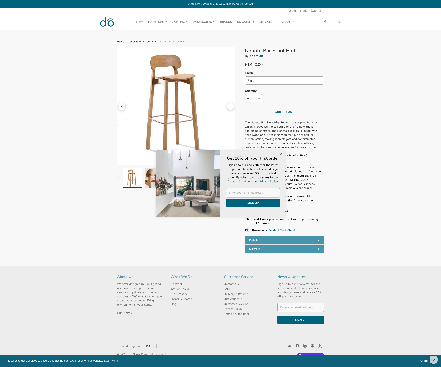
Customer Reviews (236, 304)
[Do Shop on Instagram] (305, 346)
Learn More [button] (111, 360)
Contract (176, 284)
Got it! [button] (424, 360)
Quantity (251, 91)
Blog (173, 304)
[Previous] (122, 106)
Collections (134, 41)
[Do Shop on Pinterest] (312, 346)
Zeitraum (150, 41)
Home (120, 41)
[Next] (230, 106)
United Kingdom (305, 10)
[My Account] (325, 22)
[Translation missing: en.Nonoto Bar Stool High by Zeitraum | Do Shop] (132, 178)
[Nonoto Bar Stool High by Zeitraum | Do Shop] (176, 106)
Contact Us (231, 284)
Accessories (202, 22)
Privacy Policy (233, 308)
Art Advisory (179, 294)
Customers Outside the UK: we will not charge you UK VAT (220, 3)
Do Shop (134, 354)
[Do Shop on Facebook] (297, 346)
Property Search (181, 299)
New (139, 22)
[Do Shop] (107, 22)
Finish (249, 73)
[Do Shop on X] (320, 346)
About (285, 22)
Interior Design (180, 289)
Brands (226, 22)
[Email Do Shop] (290, 346)
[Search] (315, 22)
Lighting (178, 22)
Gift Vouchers (233, 299)
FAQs (227, 289)
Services (265, 22)
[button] (284, 240)
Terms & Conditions (236, 313)
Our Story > (124, 313)
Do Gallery (245, 22)
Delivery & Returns (236, 294)
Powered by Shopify (154, 354)
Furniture (156, 22)
